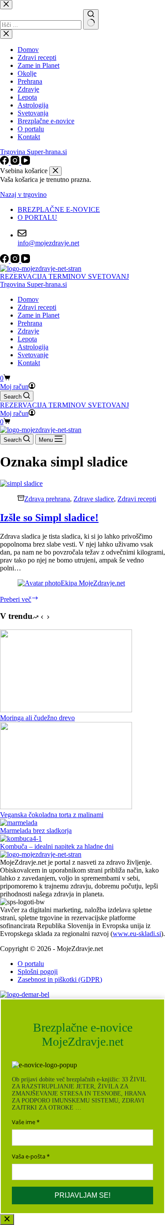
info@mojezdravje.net (48, 243)
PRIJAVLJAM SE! (82, 1195)
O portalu (31, 963)
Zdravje (28, 331)
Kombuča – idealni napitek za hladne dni (57, 846)
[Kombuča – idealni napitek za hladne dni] (21, 838)
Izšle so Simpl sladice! (49, 517)
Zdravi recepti (37, 307)
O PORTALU (37, 217)
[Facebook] (5, 260)
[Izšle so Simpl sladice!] (21, 483)
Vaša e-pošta (28, 1156)
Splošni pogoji (38, 971)
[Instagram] (16, 260)
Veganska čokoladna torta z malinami (51, 814)
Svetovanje (33, 355)
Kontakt (29, 362)
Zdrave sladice (93, 499)
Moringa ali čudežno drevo (37, 718)
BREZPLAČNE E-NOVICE (59, 209)
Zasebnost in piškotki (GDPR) (60, 979)
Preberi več (19, 599)
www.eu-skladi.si (137, 933)
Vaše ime (23, 1122)
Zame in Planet (38, 315)
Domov (28, 299)
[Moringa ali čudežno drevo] (66, 710)
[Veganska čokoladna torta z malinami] (66, 806)
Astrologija (33, 347)
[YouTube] (25, 260)
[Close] (7, 1219)
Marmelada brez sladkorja (36, 830)
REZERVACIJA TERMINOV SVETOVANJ (64, 276)
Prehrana (30, 323)
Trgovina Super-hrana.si (33, 284)
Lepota (27, 339)
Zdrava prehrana (47, 499)
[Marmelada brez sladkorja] (18, 822)
